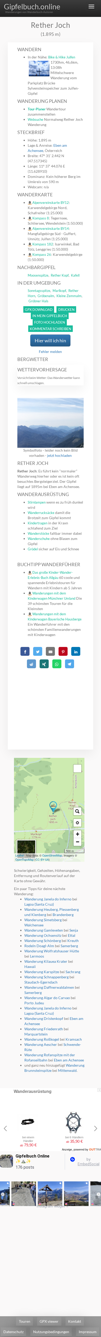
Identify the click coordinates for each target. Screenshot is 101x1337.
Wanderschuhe (39, 539)
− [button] (77, 842)
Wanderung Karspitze (41, 972)
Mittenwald (67, 1070)
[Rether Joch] (53, 807)
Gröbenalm (46, 296)
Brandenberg (63, 914)
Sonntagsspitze (39, 291)
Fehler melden (50, 351)
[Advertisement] (50, 702)
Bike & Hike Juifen (61, 57)
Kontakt (74, 1321)
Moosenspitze (38, 275)
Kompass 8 (40, 218)
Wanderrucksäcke (41, 513)
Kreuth (73, 940)
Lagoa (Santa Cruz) (39, 904)
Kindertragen (37, 523)
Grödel (33, 549)
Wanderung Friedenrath (43, 1029)
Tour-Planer (37, 109)
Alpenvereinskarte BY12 (50, 202)
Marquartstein (36, 1034)
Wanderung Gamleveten (43, 930)
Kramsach (74, 1039)
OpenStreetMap (52, 855)
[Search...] (77, 811)
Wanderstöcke (38, 533)
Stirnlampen (37, 502)
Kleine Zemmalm (69, 296)
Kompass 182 (42, 244)
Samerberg (69, 946)
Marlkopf (59, 291)
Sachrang (73, 972)
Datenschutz (13, 1331)
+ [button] (77, 834)
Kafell (75, 275)
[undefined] (77, 768)
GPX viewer (49, 1321)
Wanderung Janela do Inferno (47, 899)
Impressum (88, 1331)
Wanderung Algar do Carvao (47, 997)
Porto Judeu (34, 1003)
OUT (95, 1149)
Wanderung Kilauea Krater (45, 961)
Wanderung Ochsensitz (42, 935)
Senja (73, 930)
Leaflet (19, 855)
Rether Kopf (60, 275)
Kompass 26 (41, 254)
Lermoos (37, 956)
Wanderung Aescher (40, 1044)
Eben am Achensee (69, 1060)
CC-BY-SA (42, 859)
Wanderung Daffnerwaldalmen (49, 987)
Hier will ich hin (50, 340)
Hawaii (30, 966)
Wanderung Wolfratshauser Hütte (51, 951)
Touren (24, 1321)
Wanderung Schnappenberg (46, 977)
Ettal (71, 935)
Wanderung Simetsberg (43, 920)
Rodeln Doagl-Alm (39, 946)
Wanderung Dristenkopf (43, 1018)
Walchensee (34, 925)
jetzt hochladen (59, 455)
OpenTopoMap (24, 859)
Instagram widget (53, 1206)
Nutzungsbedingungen (51, 1331)
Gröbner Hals (38, 301)
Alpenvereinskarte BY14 (50, 228)
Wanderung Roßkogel (41, 1039)
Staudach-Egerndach (40, 982)
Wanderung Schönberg (42, 940)
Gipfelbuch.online (32, 6)
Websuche (35, 119)
